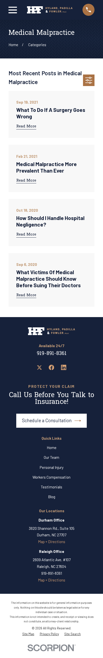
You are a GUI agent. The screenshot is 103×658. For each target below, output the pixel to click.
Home (51, 447)
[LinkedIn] (63, 367)
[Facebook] (51, 367)
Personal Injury (52, 467)
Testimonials (51, 487)
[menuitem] (28, 634)
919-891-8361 (51, 353)
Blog (51, 496)
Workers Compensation (51, 477)
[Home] (49, 10)
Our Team (51, 457)
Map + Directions (51, 541)
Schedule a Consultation (47, 420)
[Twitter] (39, 367)
